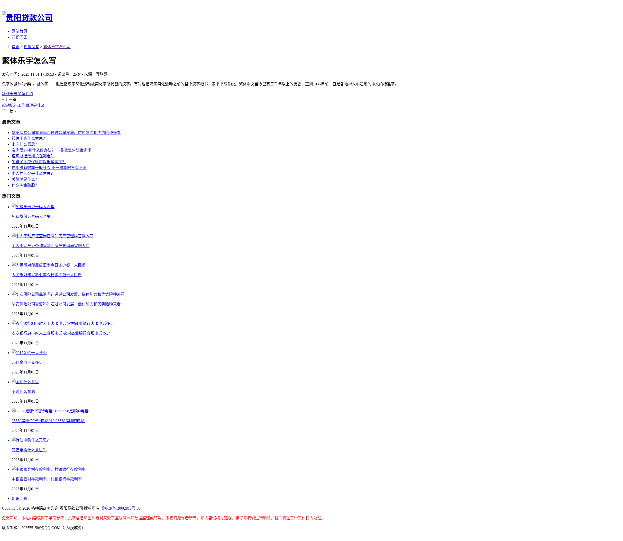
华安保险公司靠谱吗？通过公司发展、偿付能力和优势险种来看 (66, 133)
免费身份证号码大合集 (31, 216)
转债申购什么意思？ (29, 138)
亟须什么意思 (23, 392)
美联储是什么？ (25, 179)
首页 (15, 47)
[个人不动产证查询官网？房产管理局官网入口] (52, 236)
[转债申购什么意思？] (31, 440)
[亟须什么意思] (25, 382)
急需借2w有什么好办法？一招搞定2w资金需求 (52, 150)
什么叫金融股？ (25, 185)
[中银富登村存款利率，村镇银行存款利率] (49, 469)
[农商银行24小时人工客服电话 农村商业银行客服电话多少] (63, 323)
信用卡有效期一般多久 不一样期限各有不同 (49, 168)
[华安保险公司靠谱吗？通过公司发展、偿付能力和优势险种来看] (68, 294)
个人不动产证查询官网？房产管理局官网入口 (51, 246)
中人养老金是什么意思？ (33, 173)
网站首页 (19, 31)
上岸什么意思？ (25, 144)
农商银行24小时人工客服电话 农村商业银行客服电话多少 (61, 333)
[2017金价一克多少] (29, 353)
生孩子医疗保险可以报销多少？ (39, 162)
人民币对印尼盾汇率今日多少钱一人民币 (47, 275)
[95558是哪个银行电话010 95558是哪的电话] (50, 411)
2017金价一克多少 (27, 362)
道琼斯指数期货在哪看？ (33, 156)
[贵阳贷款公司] (27, 17)
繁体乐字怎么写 (57, 47)
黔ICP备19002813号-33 (121, 508)
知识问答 (19, 37)
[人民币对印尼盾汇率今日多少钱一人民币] (49, 265)
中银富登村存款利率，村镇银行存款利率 (47, 479)
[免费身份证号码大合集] (33, 207)
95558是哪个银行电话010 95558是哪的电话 (48, 421)
